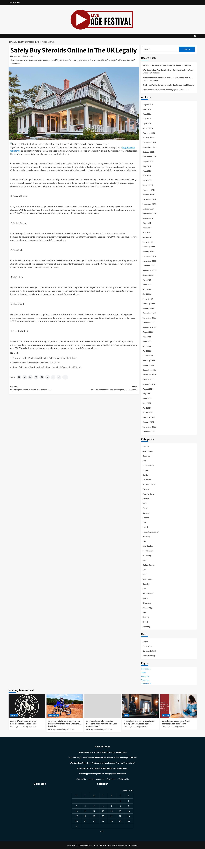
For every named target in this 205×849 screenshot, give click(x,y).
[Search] (195, 36)
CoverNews (121, 845)
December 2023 (149, 256)
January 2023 (148, 308)
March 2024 (148, 242)
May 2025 (147, 176)
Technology (147, 608)
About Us (145, 676)
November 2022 (149, 318)
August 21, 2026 (30, 727)
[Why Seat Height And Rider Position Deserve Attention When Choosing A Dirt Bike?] (65, 706)
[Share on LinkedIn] (30, 377)
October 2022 (148, 322)
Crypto (145, 470)
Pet (144, 570)
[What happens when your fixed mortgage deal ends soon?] (178, 706)
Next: (114, 388)
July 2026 (147, 109)
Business (146, 456)
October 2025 (148, 152)
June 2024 (147, 228)
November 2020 (149, 427)
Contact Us (145, 669)
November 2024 (149, 204)
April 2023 (147, 294)
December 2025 (149, 142)
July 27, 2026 (143, 727)
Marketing (147, 555)
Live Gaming (148, 546)
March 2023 (148, 299)
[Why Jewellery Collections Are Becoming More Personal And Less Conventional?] (102, 706)
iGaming (146, 536)
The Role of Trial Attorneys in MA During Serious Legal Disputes (168, 85)
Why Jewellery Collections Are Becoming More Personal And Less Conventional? (167, 78)
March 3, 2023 (29, 56)
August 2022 (148, 332)
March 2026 (148, 128)
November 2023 (149, 261)
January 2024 (148, 251)
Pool (145, 574)
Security (146, 584)
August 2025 (148, 161)
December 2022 (149, 313)
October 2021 (148, 379)
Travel (145, 622)
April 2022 (147, 351)
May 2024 (147, 232)
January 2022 (148, 365)
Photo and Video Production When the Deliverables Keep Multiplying (45, 358)
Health (145, 527)
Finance (146, 499)
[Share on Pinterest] (42, 377)
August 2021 (148, 389)
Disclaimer (145, 680)
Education (147, 480)
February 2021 (149, 417)
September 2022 (149, 327)
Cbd (144, 461)
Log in (145, 641)
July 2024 (147, 223)
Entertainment (149, 484)
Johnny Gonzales (17, 727)
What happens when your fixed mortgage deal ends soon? (166, 90)
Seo (144, 589)
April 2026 (147, 123)
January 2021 (148, 422)
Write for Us (146, 684)
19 (94, 816)
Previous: (30, 388)
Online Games (148, 565)
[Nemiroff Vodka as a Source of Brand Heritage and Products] (27, 706)
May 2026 (147, 119)
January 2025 (148, 194)
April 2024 (147, 237)
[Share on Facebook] (19, 377)
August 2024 (148, 218)
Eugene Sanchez (17, 56)
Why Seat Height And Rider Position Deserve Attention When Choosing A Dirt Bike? (168, 71)
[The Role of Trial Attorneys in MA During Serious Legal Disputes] (140, 706)
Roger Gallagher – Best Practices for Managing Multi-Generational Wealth (47, 367)
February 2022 (149, 360)
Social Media (148, 593)
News (145, 560)
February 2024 (149, 247)
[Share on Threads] (59, 377)
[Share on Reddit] (47, 377)
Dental (145, 475)
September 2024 (149, 213)
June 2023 (147, 285)
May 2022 (147, 346)
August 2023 (148, 275)
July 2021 (147, 394)
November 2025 (149, 147)
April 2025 (147, 180)
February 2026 (149, 133)
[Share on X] (24, 377)
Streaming (147, 603)
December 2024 (149, 199)
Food (145, 503)
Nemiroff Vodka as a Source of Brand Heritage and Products (167, 65)
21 (111, 816)
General (146, 518)
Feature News (148, 494)
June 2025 (147, 171)
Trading (146, 617)
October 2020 (148, 431)
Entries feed (148, 646)
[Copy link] (65, 377)
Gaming (146, 513)
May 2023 (147, 289)
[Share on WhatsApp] (36, 377)
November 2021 (149, 375)
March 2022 (148, 356)
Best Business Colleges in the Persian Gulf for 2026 (36, 362)
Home (143, 672)
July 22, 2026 (181, 727)
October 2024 (148, 209)
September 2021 (149, 384)
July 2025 (147, 166)
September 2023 (149, 270)
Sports (145, 598)
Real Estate (147, 579)
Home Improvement (151, 532)
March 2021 (148, 413)
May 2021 (147, 403)
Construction (148, 465)
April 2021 (147, 408)
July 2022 (147, 337)
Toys (145, 612)
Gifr (144, 522)
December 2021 (149, 370)
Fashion (146, 489)
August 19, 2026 (68, 729)
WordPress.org (149, 656)
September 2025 (149, 157)
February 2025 (149, 190)
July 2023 (147, 280)
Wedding (146, 627)
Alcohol (146, 446)
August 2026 (148, 104)
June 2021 (147, 398)
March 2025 (148, 185)
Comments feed (149, 651)
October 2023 (148, 266)
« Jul (102, 831)
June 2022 (147, 341)
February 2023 (149, 304)
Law (144, 541)
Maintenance (148, 551)
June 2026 (147, 114)
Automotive (148, 451)
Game (145, 508)
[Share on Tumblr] (53, 377)
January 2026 (148, 138)
